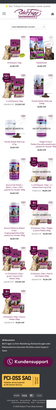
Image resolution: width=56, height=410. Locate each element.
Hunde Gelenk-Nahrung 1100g (42, 102)
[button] (4, 13)
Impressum (40, 402)
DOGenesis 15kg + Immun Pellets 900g (14, 318)
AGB (33, 402)
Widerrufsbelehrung (40, 400)
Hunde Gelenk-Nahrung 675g (14, 143)
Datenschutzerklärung (20, 402)
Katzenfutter (41, 63)
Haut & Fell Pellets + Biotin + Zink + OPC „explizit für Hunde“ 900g (14, 187)
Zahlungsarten (12, 400)
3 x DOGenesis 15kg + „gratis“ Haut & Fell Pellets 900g (14, 276)
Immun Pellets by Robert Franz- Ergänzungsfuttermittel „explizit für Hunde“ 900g (14, 231)
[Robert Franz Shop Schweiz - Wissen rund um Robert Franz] (28, 14)
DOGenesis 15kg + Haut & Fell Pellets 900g (42, 275)
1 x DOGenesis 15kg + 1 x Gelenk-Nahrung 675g (41, 186)
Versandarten (25, 400)
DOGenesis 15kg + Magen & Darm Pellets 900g (41, 229)
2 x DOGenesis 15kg (14, 101)
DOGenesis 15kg (14, 63)
